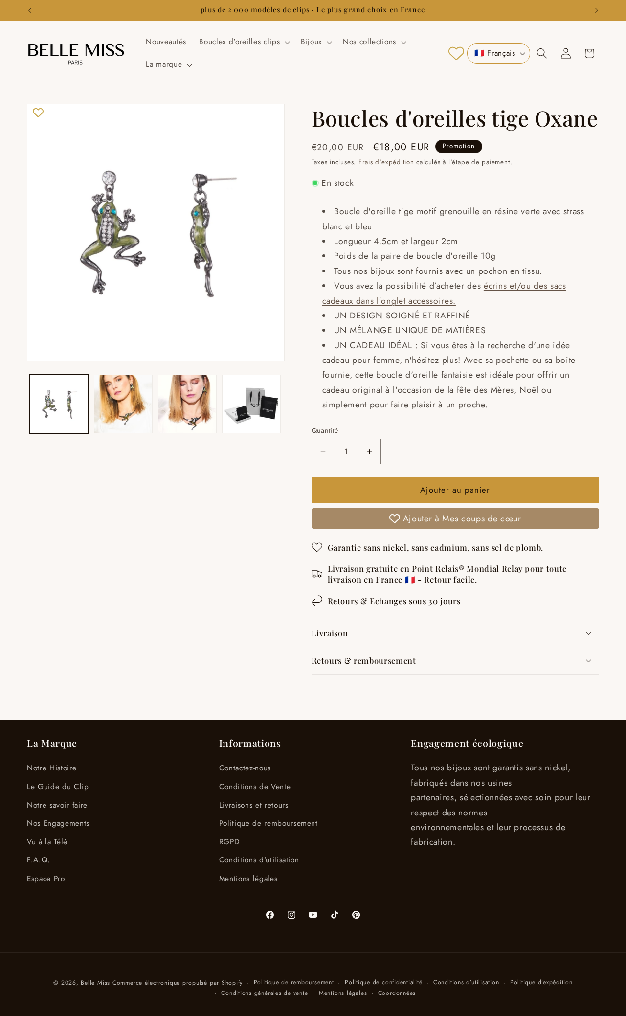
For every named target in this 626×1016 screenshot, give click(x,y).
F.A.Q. (38, 860)
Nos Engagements (58, 823)
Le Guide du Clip (58, 786)
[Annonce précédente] (30, 10)
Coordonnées (397, 993)
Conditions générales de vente (264, 993)
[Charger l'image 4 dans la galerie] (251, 404)
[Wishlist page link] (456, 53)
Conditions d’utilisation (466, 982)
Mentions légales (248, 878)
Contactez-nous (245, 768)
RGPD (229, 841)
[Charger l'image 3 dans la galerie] (187, 404)
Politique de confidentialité (384, 982)
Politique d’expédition (541, 982)
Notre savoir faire (57, 805)
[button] (243, 42)
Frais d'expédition (386, 162)
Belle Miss (95, 982)
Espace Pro (46, 878)
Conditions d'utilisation (259, 860)
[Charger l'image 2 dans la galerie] (123, 404)
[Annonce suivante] (596, 10)
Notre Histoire (51, 768)
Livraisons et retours (254, 805)
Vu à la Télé (47, 841)
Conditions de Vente (255, 786)
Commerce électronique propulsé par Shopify (177, 982)
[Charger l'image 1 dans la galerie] (59, 404)
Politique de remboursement (268, 823)
